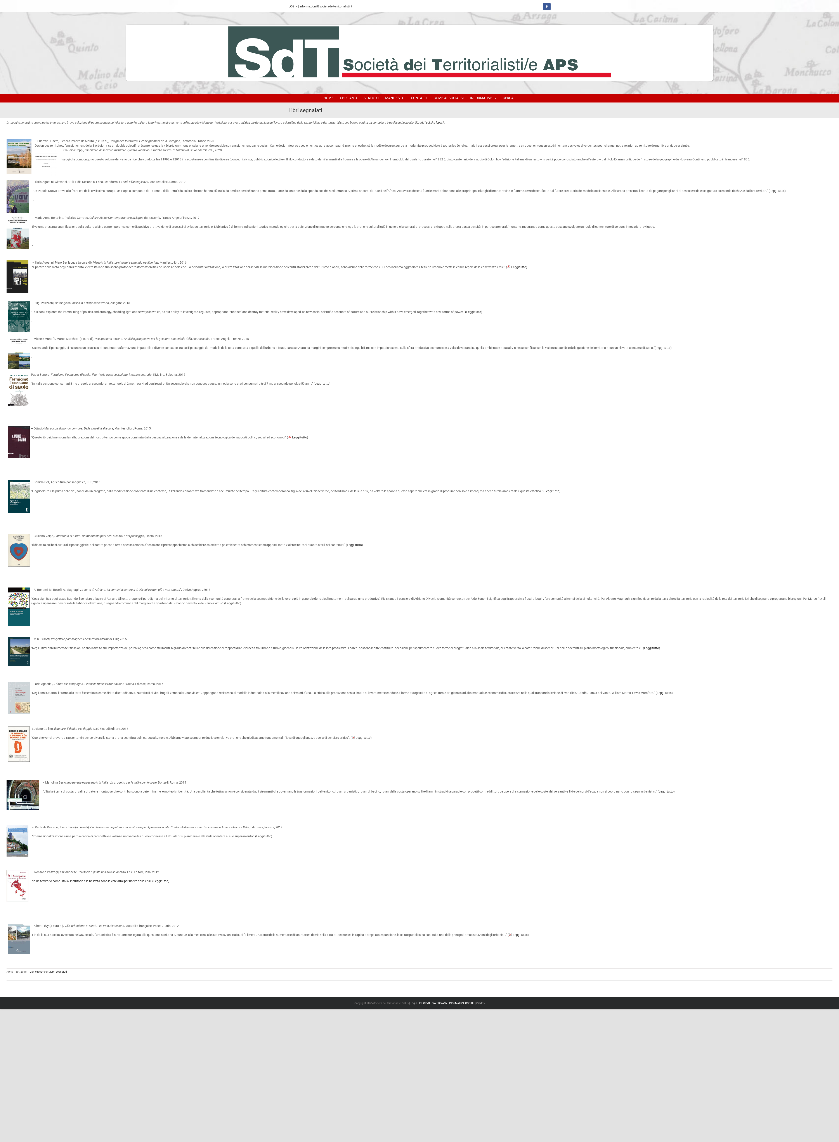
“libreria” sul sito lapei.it (429, 122)
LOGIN (293, 6)
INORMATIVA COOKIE (461, 1003)
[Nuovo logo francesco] (419, 52)
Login (414, 1003)
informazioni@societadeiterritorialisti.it (326, 6)
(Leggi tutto (473, 312)
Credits (480, 1003)
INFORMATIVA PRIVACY (433, 1003)
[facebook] (547, 6)
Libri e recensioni (39, 971)
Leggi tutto (518, 267)
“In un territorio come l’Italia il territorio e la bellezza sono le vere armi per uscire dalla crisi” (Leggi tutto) (100, 881)
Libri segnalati (58, 971)
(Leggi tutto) (777, 191)
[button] (509, 98)
